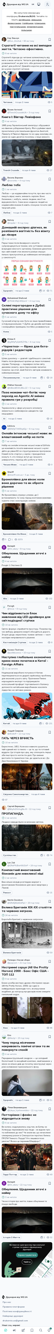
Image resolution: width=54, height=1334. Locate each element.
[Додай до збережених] (49, 39)
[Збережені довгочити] (32, 1330)
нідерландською (35, 26)
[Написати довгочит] (23, 1330)
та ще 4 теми (29, 170)
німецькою (36, 19)
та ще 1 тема (20, 212)
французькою (14, 23)
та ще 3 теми (26, 464)
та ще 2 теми (22, 102)
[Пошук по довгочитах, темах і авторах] (41, 1330)
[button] (49, 1330)
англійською (24, 19)
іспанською (40, 23)
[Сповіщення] (49, 1330)
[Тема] (39, 4)
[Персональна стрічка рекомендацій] (5, 1330)
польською (26, 30)
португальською (18, 26)
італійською (28, 23)
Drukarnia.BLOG (26, 16)
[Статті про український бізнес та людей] (14, 1330)
